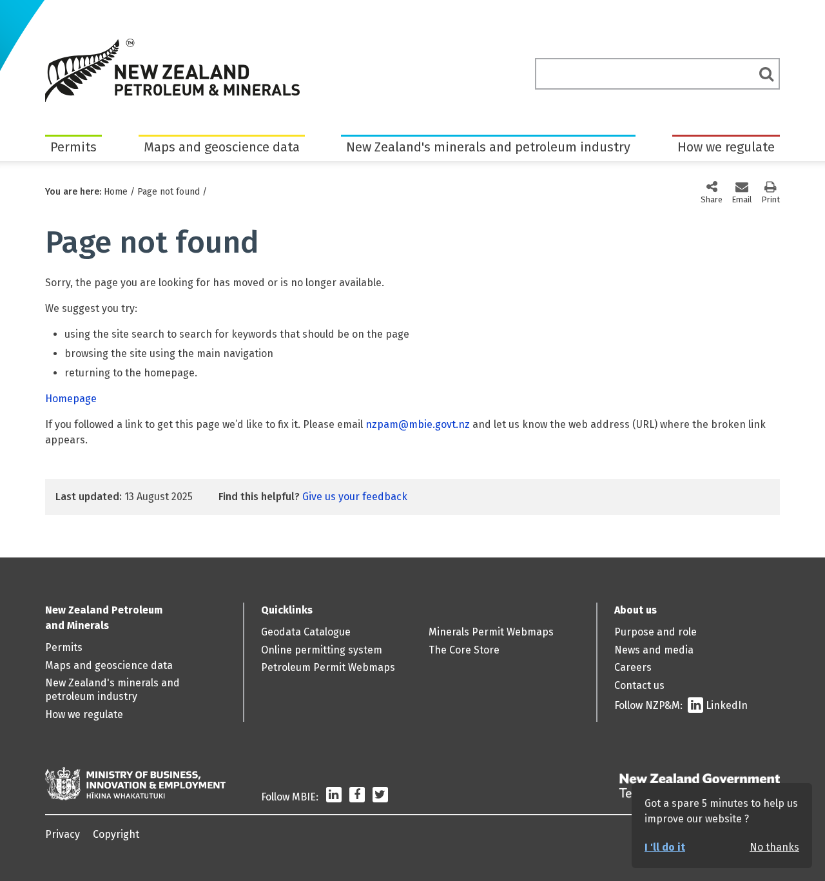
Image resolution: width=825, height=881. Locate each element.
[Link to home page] (172, 70)
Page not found (168, 191)
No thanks (774, 847)
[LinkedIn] (334, 797)
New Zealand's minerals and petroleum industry (488, 147)
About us (635, 610)
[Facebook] (357, 797)
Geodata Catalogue (306, 632)
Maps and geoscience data (222, 147)
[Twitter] (380, 797)
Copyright (116, 834)
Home (116, 191)
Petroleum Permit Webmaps (328, 667)
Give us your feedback (354, 496)
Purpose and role (655, 632)
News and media (654, 650)
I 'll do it (665, 847)
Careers (633, 667)
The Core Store (464, 650)
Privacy (62, 834)
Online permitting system (321, 650)
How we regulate (726, 147)
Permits (73, 147)
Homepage (71, 398)
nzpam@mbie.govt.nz (417, 424)
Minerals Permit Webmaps (491, 632)
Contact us (639, 685)
